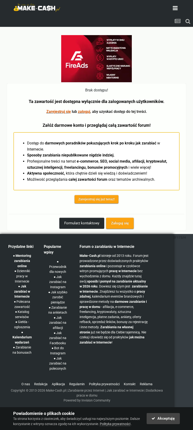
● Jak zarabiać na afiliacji (57, 323)
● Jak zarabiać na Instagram (57, 282)
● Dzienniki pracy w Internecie (22, 276)
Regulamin (77, 384)
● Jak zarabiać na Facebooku (57, 338)
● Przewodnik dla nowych (57, 267)
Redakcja (41, 384)
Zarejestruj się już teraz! (96, 199)
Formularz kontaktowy (81, 223)
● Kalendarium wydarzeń (22, 337)
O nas (25, 384)
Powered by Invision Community (87, 400)
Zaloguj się (120, 223)
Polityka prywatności (104, 384)
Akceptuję (165, 418)
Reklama (146, 384)
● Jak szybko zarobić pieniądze (57, 297)
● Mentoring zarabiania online (22, 261)
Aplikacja (58, 384)
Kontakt (130, 384)
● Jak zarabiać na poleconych (57, 363)
